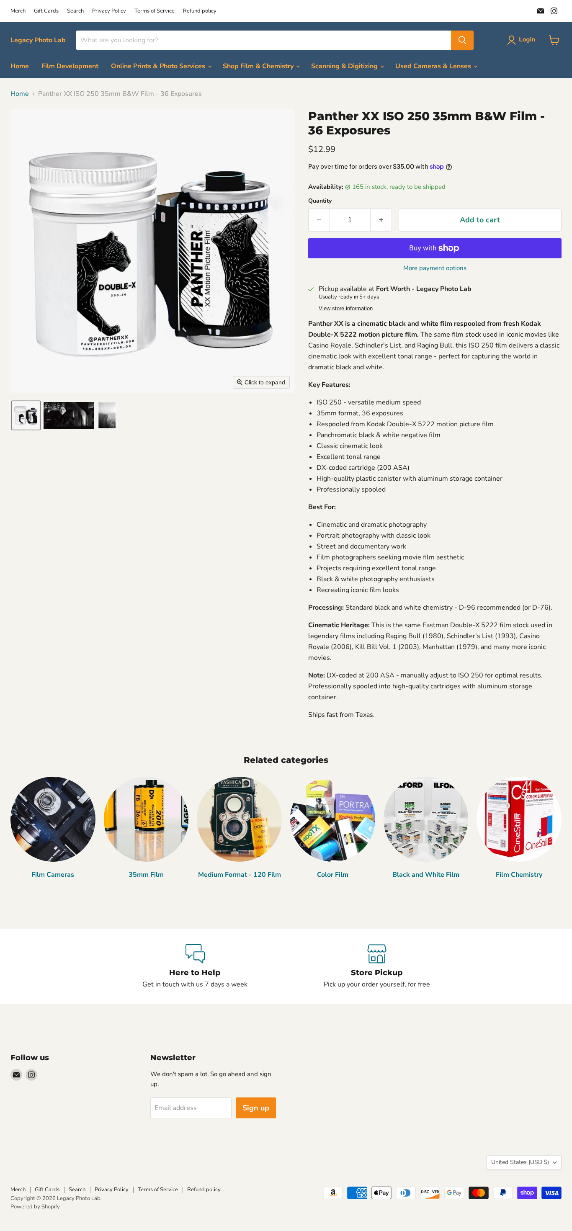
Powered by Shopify (35, 1206)
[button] (523, 40)
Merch (18, 11)
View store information (346, 309)
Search (75, 11)
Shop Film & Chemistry (259, 66)
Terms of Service (154, 11)
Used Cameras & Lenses (434, 66)
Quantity (320, 201)
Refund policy (199, 11)
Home (19, 66)
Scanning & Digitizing (345, 66)
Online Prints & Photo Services (159, 66)
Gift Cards (46, 11)
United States (520, 1162)
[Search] (462, 40)
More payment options (434, 268)
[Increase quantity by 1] (381, 220)
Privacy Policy (109, 11)
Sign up (255, 1108)
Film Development (69, 66)
